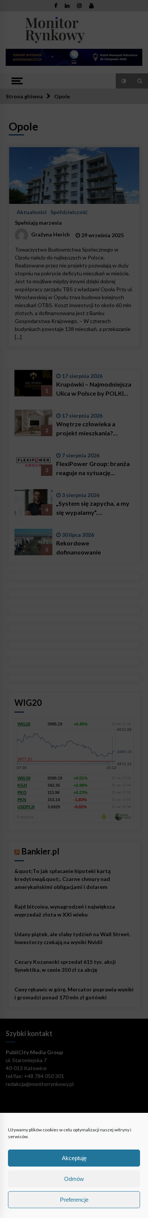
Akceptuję (74, 1158)
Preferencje (74, 1199)
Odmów (74, 1179)
